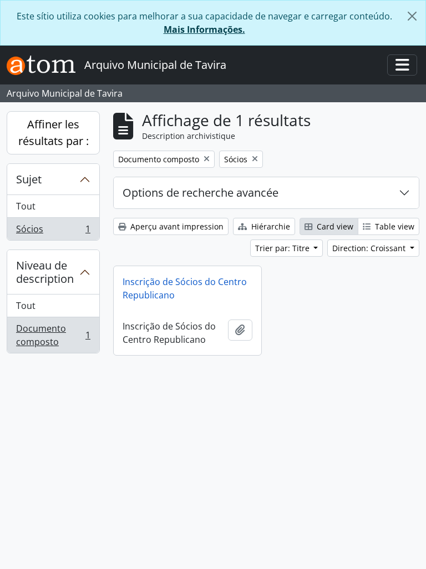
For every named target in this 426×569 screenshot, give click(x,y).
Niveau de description (45, 272)
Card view (334, 226)
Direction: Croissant (370, 248)
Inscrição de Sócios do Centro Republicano (185, 288)
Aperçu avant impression (176, 226)
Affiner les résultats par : (53, 132)
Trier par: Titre (283, 248)
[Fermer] (412, 16)
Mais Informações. (204, 29)
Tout (26, 206)
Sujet (29, 179)
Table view (393, 226)
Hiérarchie (269, 226)
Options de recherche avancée (200, 192)
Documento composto (53, 335)
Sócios (53, 231)
